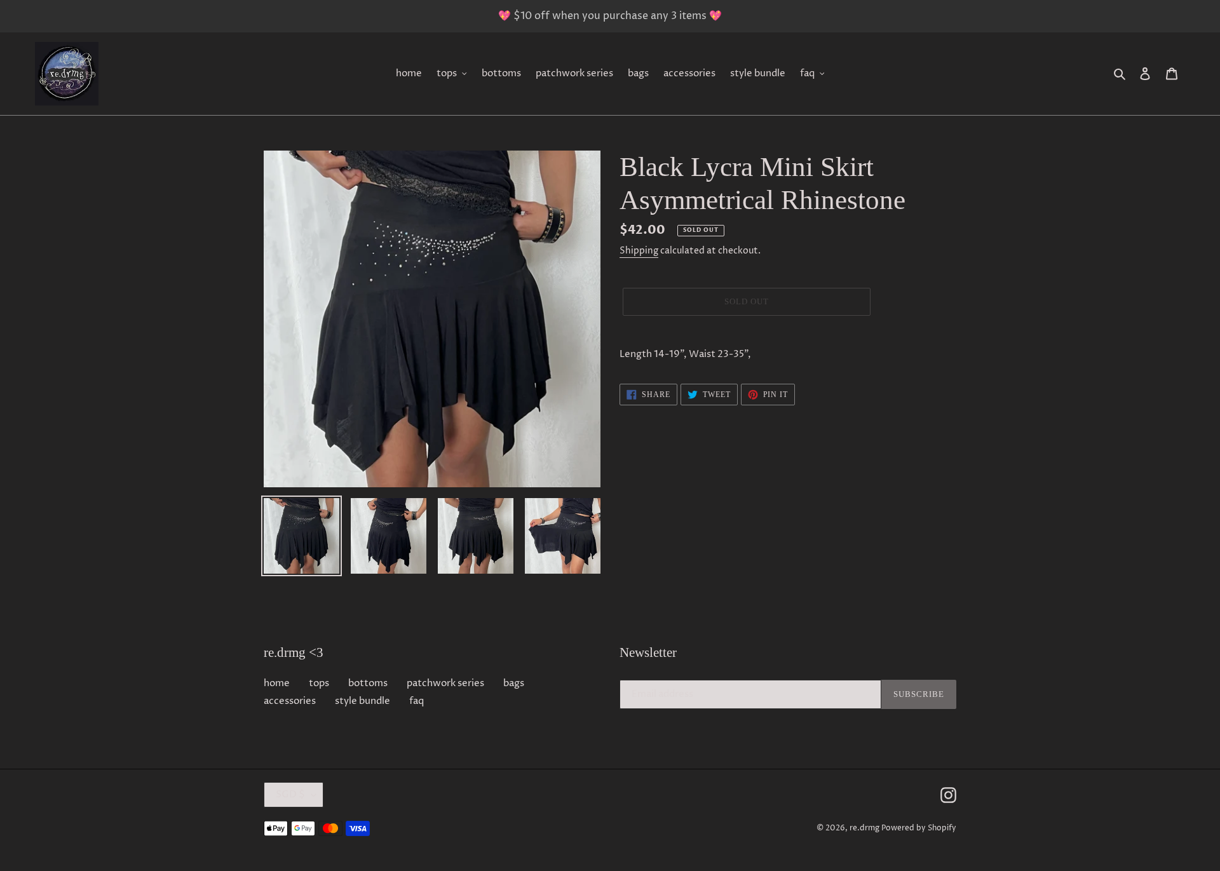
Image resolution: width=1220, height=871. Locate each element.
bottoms (368, 683)
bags (513, 683)
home (277, 683)
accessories (290, 701)
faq (416, 701)
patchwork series (445, 683)
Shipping (639, 251)
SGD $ (290, 794)
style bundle (362, 701)
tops (319, 683)
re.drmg (864, 828)
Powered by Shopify (918, 828)
